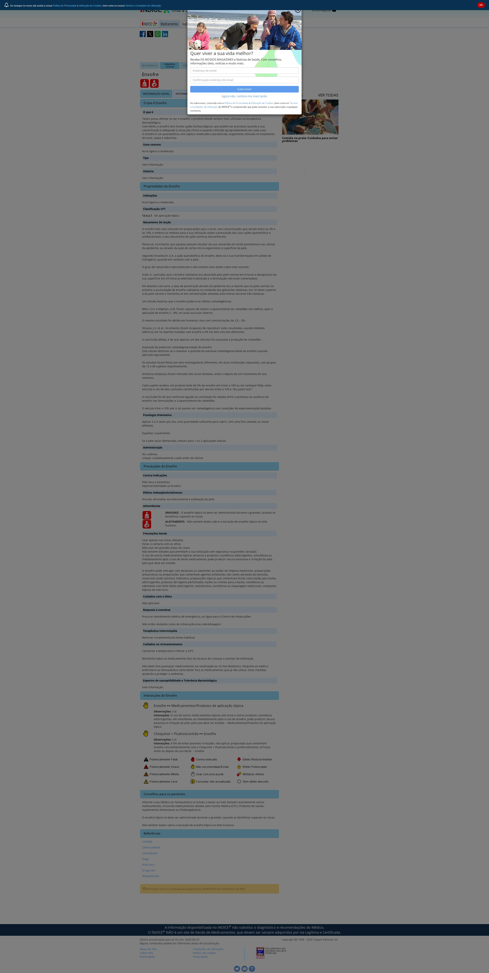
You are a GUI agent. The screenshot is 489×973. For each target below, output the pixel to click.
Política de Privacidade (65, 5)
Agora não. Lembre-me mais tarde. (244, 96)
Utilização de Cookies (90, 5)
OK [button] (481, 5)
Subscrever (244, 89)
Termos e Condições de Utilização (143, 5)
